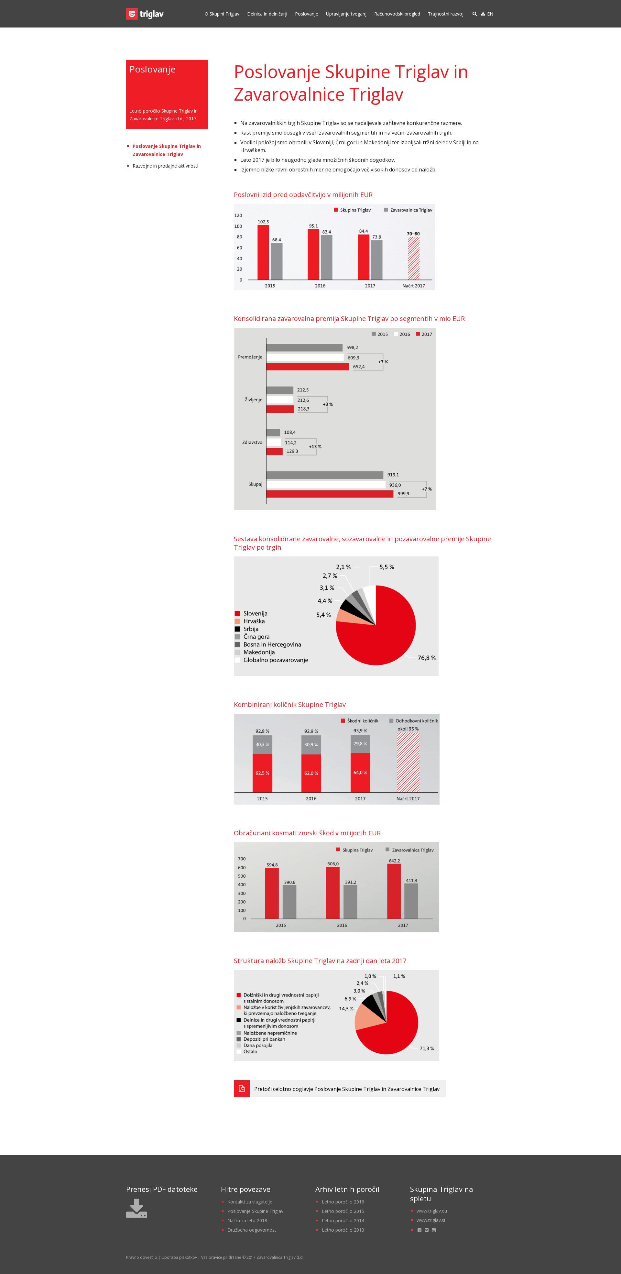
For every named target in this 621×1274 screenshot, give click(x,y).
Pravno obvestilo (141, 1257)
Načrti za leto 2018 (247, 1220)
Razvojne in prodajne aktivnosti (165, 166)
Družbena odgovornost (251, 1230)
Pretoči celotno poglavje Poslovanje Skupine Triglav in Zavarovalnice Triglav (346, 1089)
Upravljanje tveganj (346, 14)
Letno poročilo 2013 (343, 1230)
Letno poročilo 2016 (343, 1202)
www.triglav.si (431, 1220)
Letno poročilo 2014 (343, 1220)
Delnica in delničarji (267, 14)
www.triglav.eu (432, 1211)
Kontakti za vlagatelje (249, 1202)
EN (490, 14)
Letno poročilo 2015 (343, 1211)
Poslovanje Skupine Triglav (255, 1211)
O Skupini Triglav (222, 14)
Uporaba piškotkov (179, 1257)
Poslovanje (306, 14)
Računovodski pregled (397, 14)
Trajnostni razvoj (445, 14)
